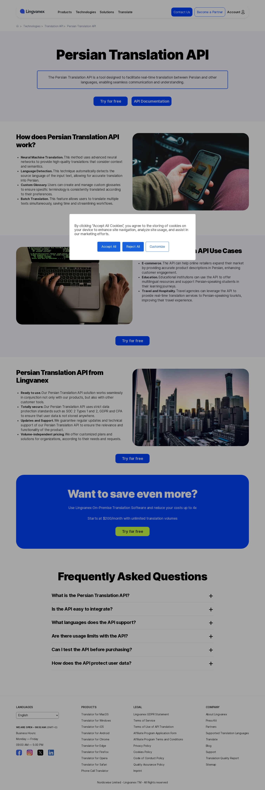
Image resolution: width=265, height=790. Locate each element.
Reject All (133, 246)
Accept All (108, 246)
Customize (157, 246)
